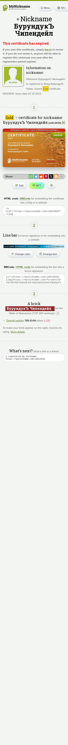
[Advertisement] (34, 408)
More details (18, 331)
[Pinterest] (46, 176)
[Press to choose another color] (34, 246)
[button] (61, 7)
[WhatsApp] (31, 176)
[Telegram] (36, 176)
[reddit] (41, 176)
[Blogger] (56, 176)
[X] (51, 176)
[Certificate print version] (51, 185)
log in (48, 49)
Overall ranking (15, 320)
